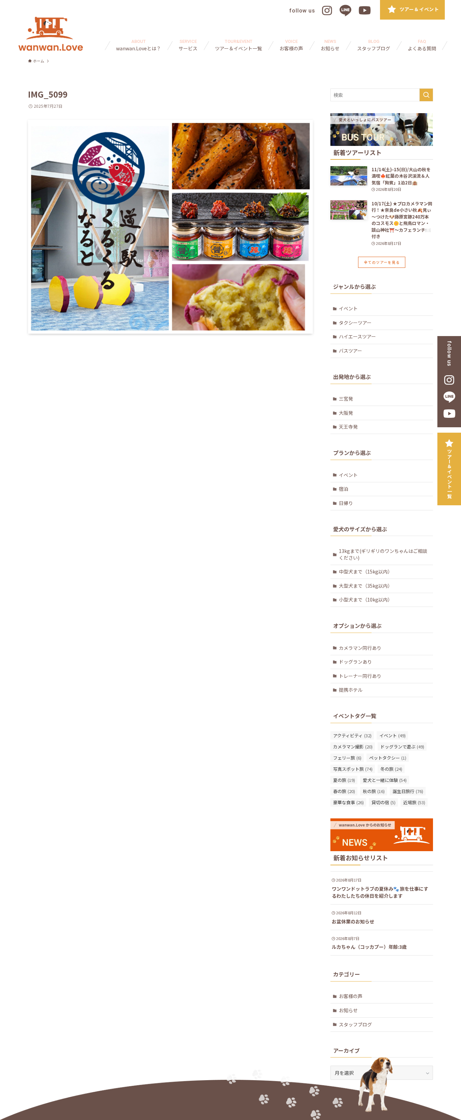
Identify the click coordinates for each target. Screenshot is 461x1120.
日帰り (346, 503)
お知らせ (348, 1010)
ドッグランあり (355, 661)
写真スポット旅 (353, 769)
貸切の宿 (384, 802)
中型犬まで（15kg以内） (365, 571)
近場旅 (414, 802)
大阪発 (346, 412)
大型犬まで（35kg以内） (365, 585)
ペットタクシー (387, 758)
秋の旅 (374, 791)
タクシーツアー (355, 322)
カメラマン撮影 (353, 746)
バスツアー (350, 350)
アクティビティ (352, 735)
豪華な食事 (348, 802)
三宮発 (346, 398)
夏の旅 (344, 780)
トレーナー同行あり (360, 675)
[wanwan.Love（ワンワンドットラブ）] (50, 34)
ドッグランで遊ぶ (402, 746)
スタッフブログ (355, 1024)
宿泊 (343, 488)
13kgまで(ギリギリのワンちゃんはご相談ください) (383, 554)
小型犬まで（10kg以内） (365, 599)
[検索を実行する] (426, 94)
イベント (348, 308)
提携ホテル (350, 689)
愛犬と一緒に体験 (385, 780)
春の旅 (344, 791)
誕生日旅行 (407, 791)
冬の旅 (391, 769)
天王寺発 (348, 426)
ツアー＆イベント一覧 (449, 474)
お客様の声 (350, 996)
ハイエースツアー (357, 336)
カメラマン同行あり (360, 647)
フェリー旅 (347, 758)
